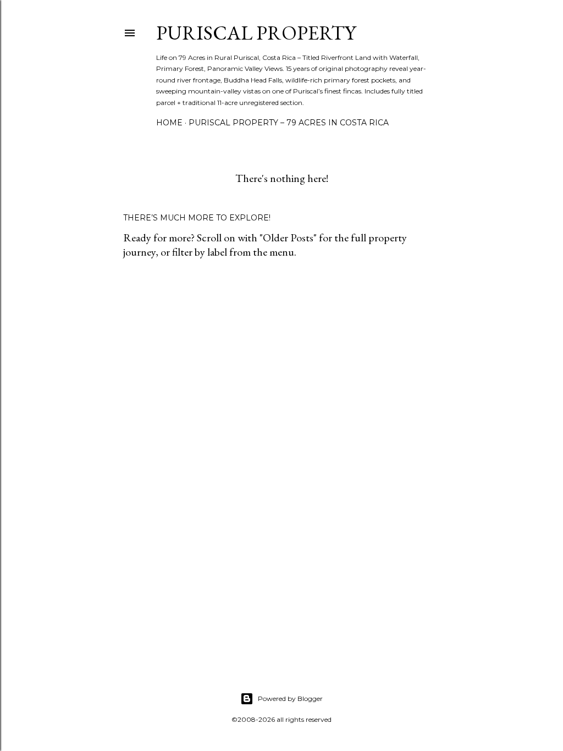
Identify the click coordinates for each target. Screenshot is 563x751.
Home (169, 123)
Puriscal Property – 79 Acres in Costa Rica (289, 123)
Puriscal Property (256, 33)
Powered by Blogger (290, 698)
